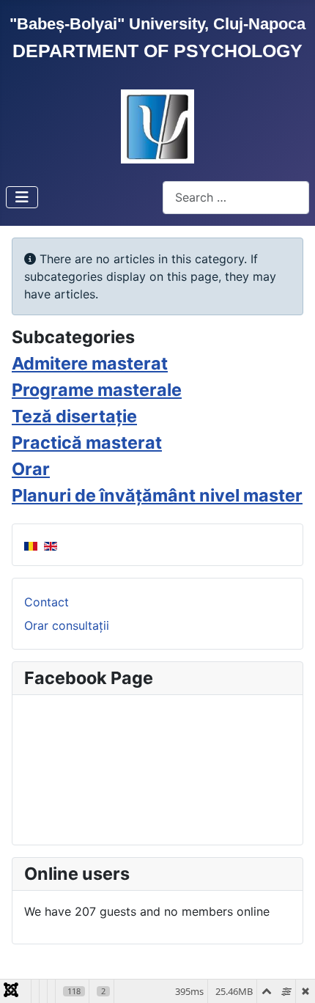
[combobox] (236, 197)
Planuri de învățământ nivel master (157, 495)
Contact (46, 602)
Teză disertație (74, 416)
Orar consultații (66, 625)
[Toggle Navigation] (22, 197)
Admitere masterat (90, 363)
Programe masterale (97, 389)
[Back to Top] (289, 975)
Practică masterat (87, 442)
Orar (31, 469)
